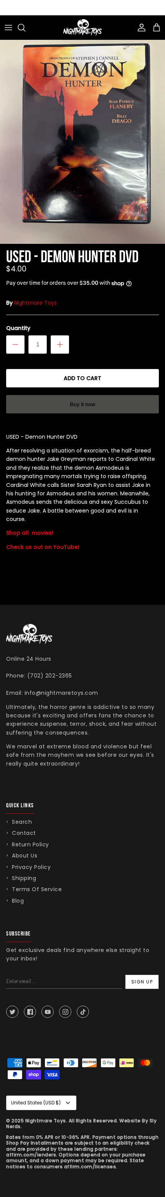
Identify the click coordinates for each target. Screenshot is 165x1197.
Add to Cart (82, 378)
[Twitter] (12, 1012)
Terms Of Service (37, 889)
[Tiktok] (83, 1012)
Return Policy (30, 844)
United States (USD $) (36, 1102)
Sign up (142, 981)
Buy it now (82, 404)
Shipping (24, 878)
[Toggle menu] (8, 27)
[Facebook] (30, 1012)
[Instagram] (65, 1012)
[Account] (139, 27)
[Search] (25, 27)
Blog (18, 901)
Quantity (18, 328)
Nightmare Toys (35, 303)
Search (22, 822)
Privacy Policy (31, 867)
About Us (24, 855)
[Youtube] (47, 1012)
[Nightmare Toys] (82, 27)
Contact (24, 833)
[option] (82, 134)
